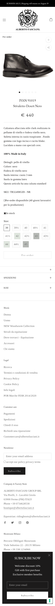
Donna (7, 314)
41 (45, 227)
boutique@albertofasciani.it (19, 507)
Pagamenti (9, 413)
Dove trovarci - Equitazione (19, 337)
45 (25, 244)
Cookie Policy (11, 384)
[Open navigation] (4, 19)
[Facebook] (5, 522)
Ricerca (8, 367)
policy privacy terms (29, 461)
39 (6, 227)
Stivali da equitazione (15, 331)
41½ (7, 236)
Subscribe (27, 595)
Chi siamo (9, 349)
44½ (16, 244)
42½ (26, 236)
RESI (6, 287)
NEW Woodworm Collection (19, 326)
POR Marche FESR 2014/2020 (20, 395)
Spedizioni (9, 419)
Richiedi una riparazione (17, 430)
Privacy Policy (11, 378)
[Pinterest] (27, 522)
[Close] (49, 555)
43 (36, 236)
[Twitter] (12, 522)
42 (17, 236)
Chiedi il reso (11, 425)
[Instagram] (20, 522)
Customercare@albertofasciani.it (21, 436)
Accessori (9, 343)
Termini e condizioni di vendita (21, 372)
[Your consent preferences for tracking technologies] (50, 601)
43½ (46, 236)
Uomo (7, 320)
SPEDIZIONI (10, 277)
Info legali (9, 390)
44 (6, 244)
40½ (35, 227)
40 (25, 227)
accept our (23, 461)
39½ (16, 227)
